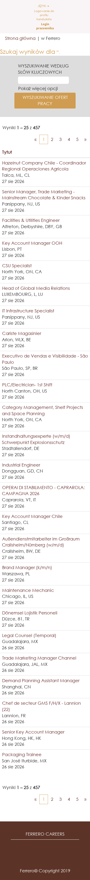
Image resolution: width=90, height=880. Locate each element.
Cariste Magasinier (21, 333)
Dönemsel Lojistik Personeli (29, 612)
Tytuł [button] (7, 152)
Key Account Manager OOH (32, 243)
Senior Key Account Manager (33, 731)
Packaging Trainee (22, 754)
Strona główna (20, 38)
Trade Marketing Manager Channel (39, 658)
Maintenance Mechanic (28, 590)
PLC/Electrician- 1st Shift (27, 384)
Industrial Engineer (21, 464)
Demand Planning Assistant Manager (40, 680)
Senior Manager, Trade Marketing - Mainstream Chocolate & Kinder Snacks (43, 194)
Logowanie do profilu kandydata (44, 15)
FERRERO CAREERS (45, 834)
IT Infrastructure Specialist (28, 310)
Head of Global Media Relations (36, 288)
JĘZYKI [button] (42, 6)
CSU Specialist (17, 265)
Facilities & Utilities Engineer (31, 220)
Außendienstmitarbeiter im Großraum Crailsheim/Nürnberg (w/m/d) (41, 542)
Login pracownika (45, 26)
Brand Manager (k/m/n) (27, 567)
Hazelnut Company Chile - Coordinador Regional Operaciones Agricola (44, 166)
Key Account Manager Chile (32, 516)
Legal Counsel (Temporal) (29, 635)
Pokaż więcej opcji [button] (38, 88)
